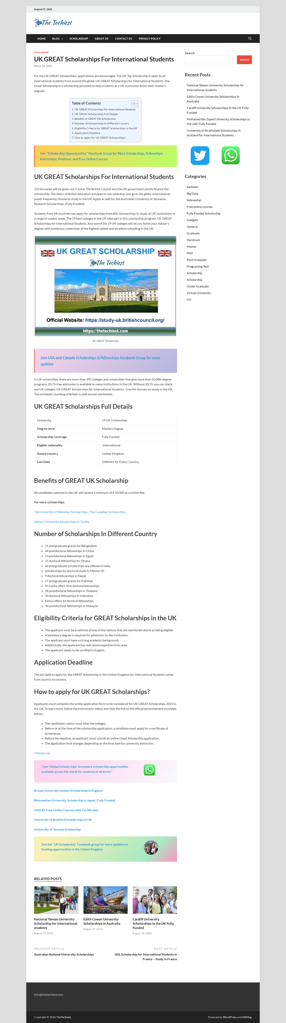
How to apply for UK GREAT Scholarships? (100, 137)
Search (190, 53)
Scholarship (78, 38)
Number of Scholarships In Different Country (102, 123)
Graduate (193, 233)
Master (192, 246)
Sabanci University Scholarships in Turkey (61, 521)
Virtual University (199, 293)
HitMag (246, 1017)
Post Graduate (196, 260)
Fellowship (194, 200)
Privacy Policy (150, 38)
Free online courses (200, 206)
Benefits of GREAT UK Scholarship (95, 118)
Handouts (193, 240)
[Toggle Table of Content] (133, 103)
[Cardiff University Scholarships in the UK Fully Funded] (155, 901)
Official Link (42, 753)
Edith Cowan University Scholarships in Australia (101, 921)
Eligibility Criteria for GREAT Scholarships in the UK (106, 128)
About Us (101, 38)
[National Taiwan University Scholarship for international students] (56, 901)
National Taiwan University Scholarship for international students (55, 923)
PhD (190, 253)
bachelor (192, 187)
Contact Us (123, 38)
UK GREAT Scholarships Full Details (96, 114)
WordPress (230, 1017)
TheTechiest (63, 1017)
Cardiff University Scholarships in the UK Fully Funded (153, 923)
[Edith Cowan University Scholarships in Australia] (105, 901)
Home (41, 38)
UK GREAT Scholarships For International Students (105, 109)
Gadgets (192, 220)
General (192, 226)
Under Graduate (198, 286)
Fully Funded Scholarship (203, 213)
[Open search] (250, 38)
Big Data (192, 193)
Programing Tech (198, 266)
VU (189, 299)
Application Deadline (87, 133)
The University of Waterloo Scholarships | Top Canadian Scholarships (80, 512)
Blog (56, 38)
